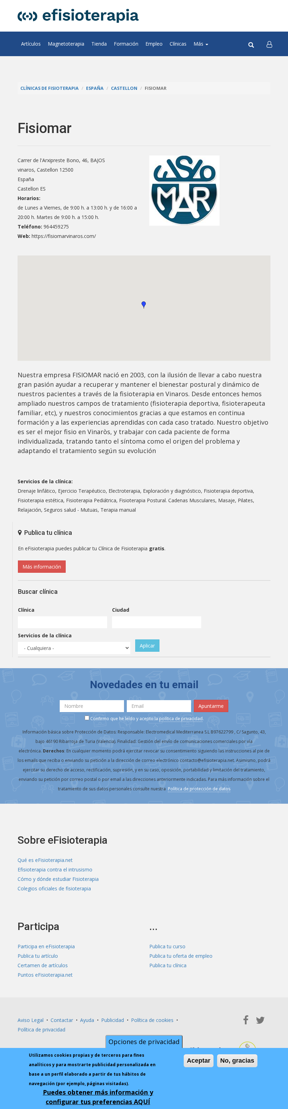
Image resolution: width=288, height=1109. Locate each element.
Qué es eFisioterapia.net (45, 860)
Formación (126, 43)
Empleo (154, 43)
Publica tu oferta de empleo (180, 955)
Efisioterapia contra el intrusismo (55, 869)
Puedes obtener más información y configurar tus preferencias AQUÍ (98, 1097)
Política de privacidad (41, 1029)
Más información (41, 566)
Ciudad (120, 609)
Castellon (124, 88)
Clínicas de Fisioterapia (49, 88)
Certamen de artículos (43, 965)
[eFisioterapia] (78, 16)
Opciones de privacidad (144, 1041)
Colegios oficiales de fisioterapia (54, 888)
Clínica (26, 609)
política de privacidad (181, 719)
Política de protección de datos (199, 789)
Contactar (62, 1020)
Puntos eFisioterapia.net (45, 974)
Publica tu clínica (167, 965)
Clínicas (178, 43)
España (95, 88)
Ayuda (87, 1020)
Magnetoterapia (66, 43)
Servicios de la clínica (45, 635)
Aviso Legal (31, 1020)
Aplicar (147, 645)
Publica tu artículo (38, 955)
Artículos (31, 43)
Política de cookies (152, 1020)
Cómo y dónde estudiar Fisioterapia (58, 879)
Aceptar (198, 1060)
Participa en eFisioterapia (46, 946)
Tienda (99, 43)
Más (199, 43)
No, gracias (237, 1060)
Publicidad (112, 1020)
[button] (269, 44)
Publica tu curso (167, 946)
